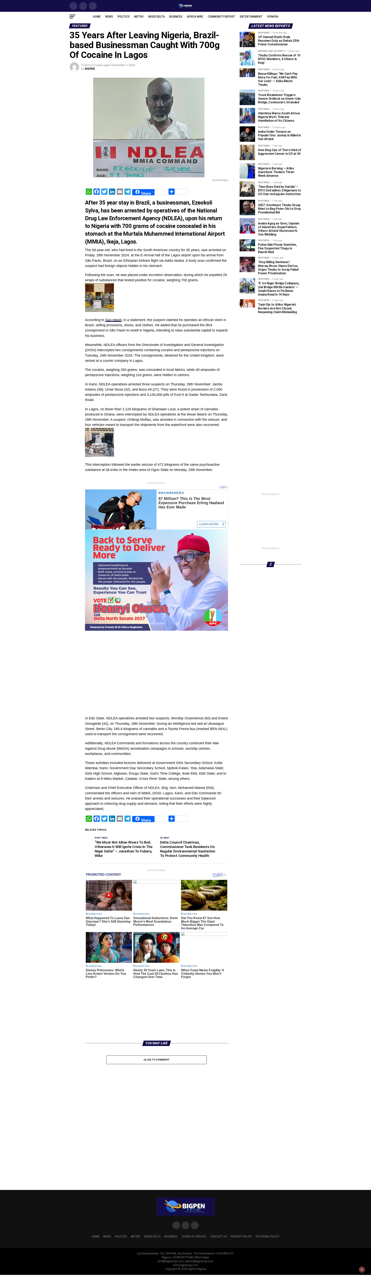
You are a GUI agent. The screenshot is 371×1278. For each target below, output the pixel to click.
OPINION (272, 16)
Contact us (218, 1236)
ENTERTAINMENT (251, 16)
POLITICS (123, 16)
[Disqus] (156, 1115)
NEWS (109, 16)
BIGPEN (90, 68)
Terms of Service (193, 1236)
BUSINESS (175, 16)
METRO (139, 16)
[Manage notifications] (362, 1269)
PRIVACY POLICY (241, 1236)
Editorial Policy (267, 1236)
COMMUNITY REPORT (221, 16)
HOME (97, 16)
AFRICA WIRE (195, 16)
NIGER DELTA (156, 16)
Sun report (113, 320)
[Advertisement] (156, 640)
